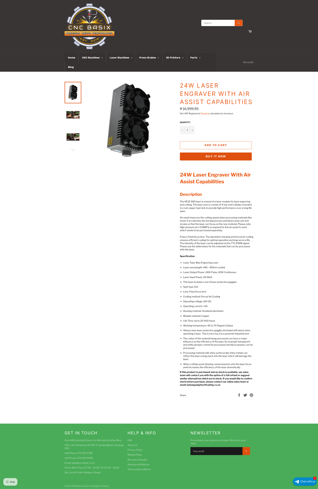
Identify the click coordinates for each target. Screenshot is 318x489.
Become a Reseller (137, 459)
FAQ (130, 440)
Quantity (185, 122)
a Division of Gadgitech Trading (95, 486)
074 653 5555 (85, 458)
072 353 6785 (85, 453)
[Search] (238, 23)
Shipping (205, 113)
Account (248, 62)
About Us (132, 445)
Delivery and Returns (138, 464)
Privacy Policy (135, 449)
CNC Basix (76, 486)
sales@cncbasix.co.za (83, 462)
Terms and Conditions (139, 469)
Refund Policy (135, 454)
